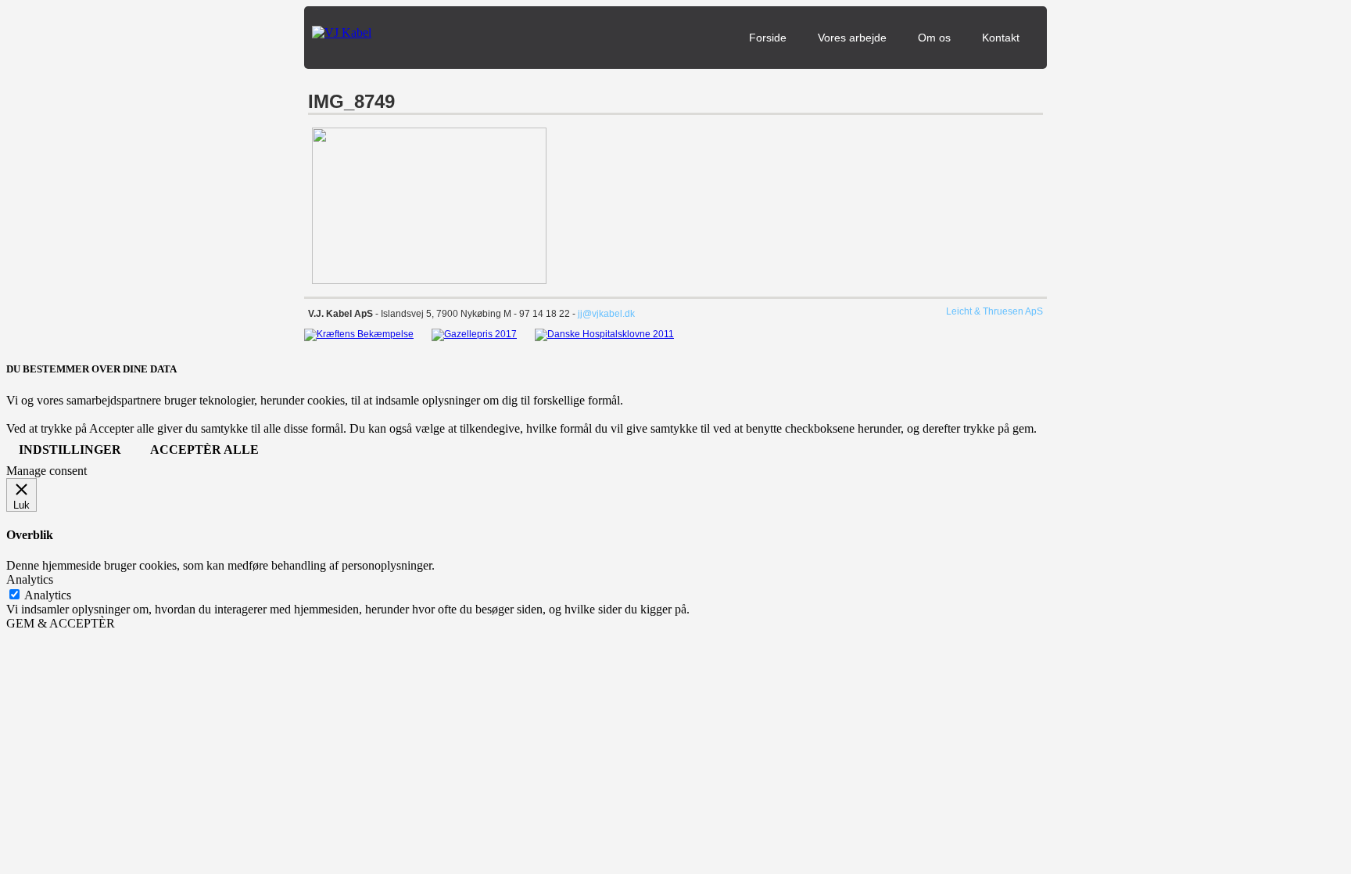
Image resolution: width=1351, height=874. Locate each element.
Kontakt (1001, 37)
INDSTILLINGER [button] (70, 449)
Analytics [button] (29, 579)
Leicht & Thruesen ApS (994, 311)
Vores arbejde (852, 37)
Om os (934, 37)
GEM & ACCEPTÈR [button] (60, 623)
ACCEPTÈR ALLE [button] (204, 449)
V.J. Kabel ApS (340, 313)
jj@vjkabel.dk (606, 313)
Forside (768, 37)
